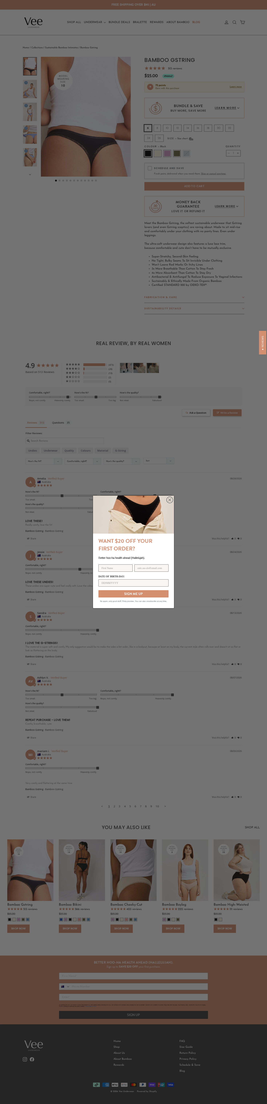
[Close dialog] (170, 500)
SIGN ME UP (133, 593)
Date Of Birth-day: (111, 576)
